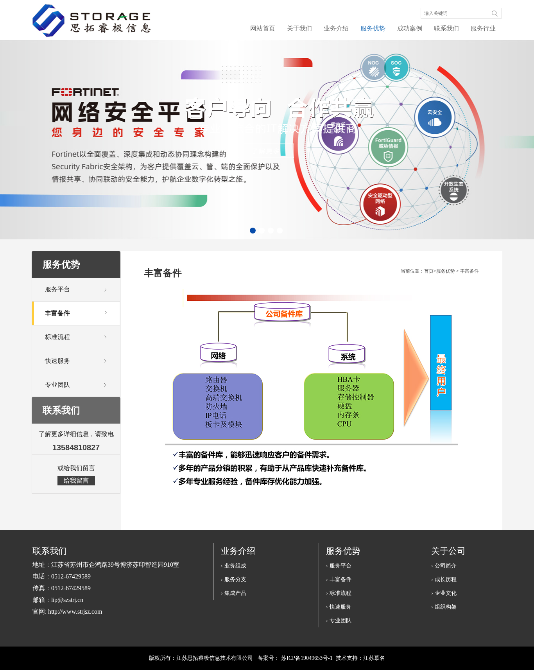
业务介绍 (336, 28)
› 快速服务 (338, 607)
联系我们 (446, 28)
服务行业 (483, 28)
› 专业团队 (338, 620)
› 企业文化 (444, 593)
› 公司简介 (444, 566)
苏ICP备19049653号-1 (307, 658)
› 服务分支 (233, 579)
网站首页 (262, 28)
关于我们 (299, 28)
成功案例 (409, 28)
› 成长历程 (444, 579)
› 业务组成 (233, 566)
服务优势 (372, 28)
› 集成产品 (233, 593)
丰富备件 (469, 271)
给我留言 (76, 480)
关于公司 (448, 551)
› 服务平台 (338, 566)
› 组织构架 (444, 607)
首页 (429, 271)
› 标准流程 (338, 593)
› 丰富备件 (338, 579)
